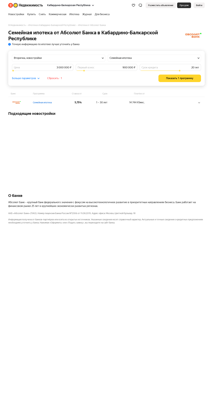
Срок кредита (150, 67)
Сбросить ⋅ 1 (54, 78)
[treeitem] (17, 14)
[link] (199, 5)
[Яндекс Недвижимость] (25, 5)
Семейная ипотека (42, 102)
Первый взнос (86, 67)
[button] (140, 5)
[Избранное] (133, 5)
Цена (17, 67)
